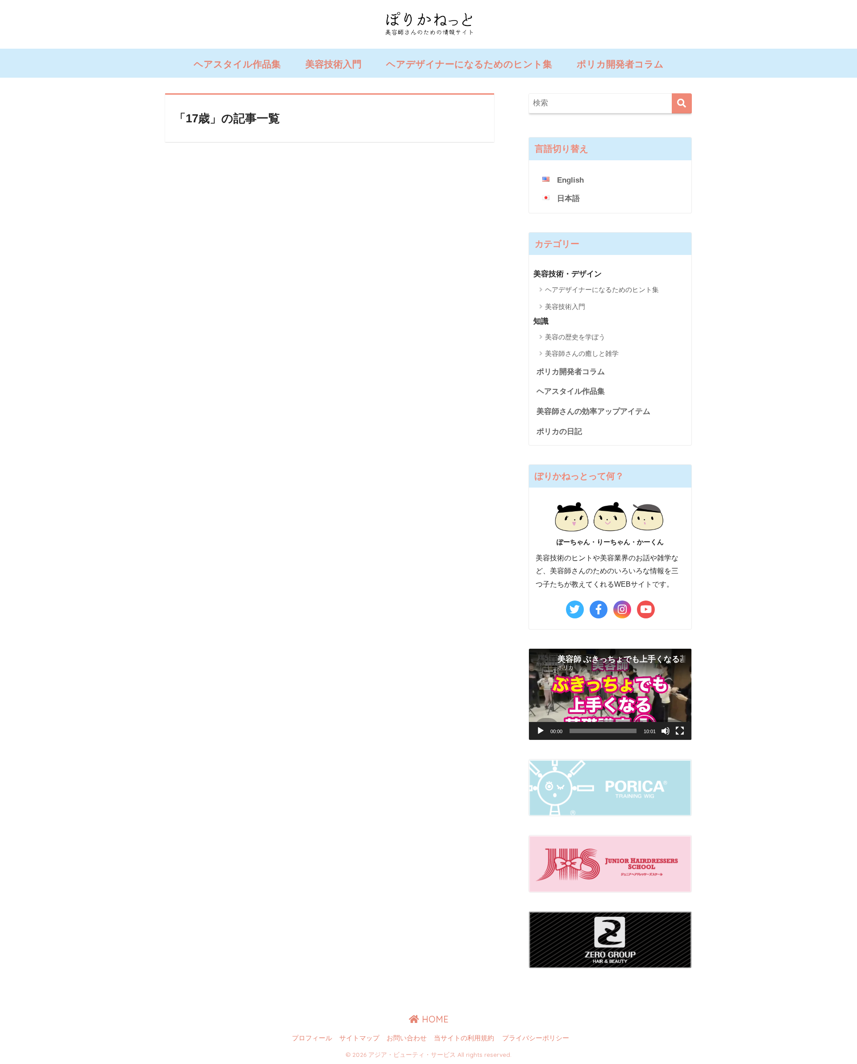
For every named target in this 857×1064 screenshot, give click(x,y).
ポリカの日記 (559, 431)
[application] (610, 694)
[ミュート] (665, 730)
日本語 (568, 198)
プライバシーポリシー (535, 1038)
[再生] (540, 730)
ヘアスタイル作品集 (237, 64)
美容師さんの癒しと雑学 (582, 353)
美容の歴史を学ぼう (575, 337)
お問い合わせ (407, 1038)
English (570, 180)
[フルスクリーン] (679, 730)
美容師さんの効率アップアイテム (593, 411)
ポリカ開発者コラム (620, 64)
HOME (434, 1019)
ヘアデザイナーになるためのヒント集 (469, 64)
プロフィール (312, 1038)
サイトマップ (359, 1038)
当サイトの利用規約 (464, 1038)
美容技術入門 (333, 64)
